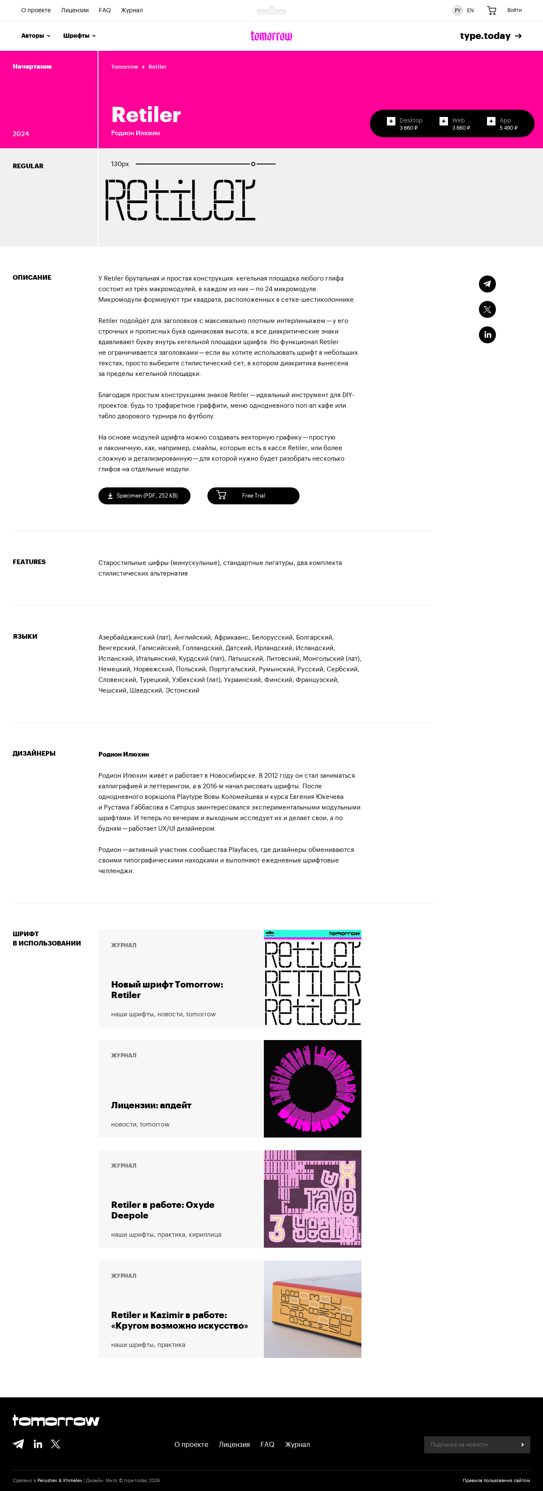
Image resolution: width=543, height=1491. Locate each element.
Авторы (32, 36)
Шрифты (76, 36)
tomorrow (56, 1421)
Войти (514, 10)
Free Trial (253, 495)
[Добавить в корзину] (391, 121)
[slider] (253, 164)
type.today (485, 36)
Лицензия (234, 1444)
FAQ (105, 11)
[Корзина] (491, 11)
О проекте (36, 11)
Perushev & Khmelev (59, 1480)
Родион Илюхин (135, 133)
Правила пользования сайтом (496, 1480)
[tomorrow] (271, 36)
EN (470, 10)
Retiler (157, 67)
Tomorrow (124, 67)
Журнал (132, 11)
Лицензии (75, 11)
